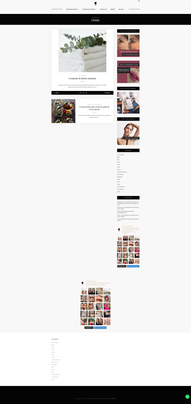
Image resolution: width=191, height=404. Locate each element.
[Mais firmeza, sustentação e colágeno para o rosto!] (119, 249)
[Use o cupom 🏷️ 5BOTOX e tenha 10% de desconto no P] (119, 238)
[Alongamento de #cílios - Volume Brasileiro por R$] (131, 243)
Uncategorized (120, 189)
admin (57, 92)
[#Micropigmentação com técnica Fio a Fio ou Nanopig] (137, 261)
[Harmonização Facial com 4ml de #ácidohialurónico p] (125, 249)
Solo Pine (114, 398)
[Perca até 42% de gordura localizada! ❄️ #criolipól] (137, 243)
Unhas (118, 191)
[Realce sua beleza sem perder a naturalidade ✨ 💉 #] (131, 261)
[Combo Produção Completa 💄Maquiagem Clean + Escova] (125, 261)
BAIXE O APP (103, 9)
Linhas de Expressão (122, 172)
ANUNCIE (112, 9)
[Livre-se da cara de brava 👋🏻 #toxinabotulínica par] (125, 243)
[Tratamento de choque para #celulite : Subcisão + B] (137, 255)
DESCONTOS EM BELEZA (89, 9)
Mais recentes (82, 75)
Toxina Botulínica (121, 186)
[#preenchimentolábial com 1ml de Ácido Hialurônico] (137, 249)
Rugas (118, 184)
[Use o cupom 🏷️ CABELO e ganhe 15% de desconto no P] (137, 238)
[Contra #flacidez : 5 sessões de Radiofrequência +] (119, 243)
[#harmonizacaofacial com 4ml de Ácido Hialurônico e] (125, 238)
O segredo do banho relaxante (82, 78)
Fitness (118, 169)
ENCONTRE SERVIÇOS (72, 9)
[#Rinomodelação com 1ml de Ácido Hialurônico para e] (119, 261)
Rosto (118, 181)
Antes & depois (120, 154)
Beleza (118, 157)
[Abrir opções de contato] (187, 397)
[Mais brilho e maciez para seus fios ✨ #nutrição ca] (131, 238)
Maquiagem (119, 176)
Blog (118, 159)
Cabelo (90, 104)
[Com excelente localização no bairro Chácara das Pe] (131, 255)
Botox (118, 162)
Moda (118, 179)
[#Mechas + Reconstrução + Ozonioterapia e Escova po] (131, 249)
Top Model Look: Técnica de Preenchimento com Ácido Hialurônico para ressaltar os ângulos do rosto (128, 203)
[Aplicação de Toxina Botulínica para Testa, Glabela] (125, 255)
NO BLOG (121, 9)
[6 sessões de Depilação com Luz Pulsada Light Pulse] (119, 255)
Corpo (118, 167)
